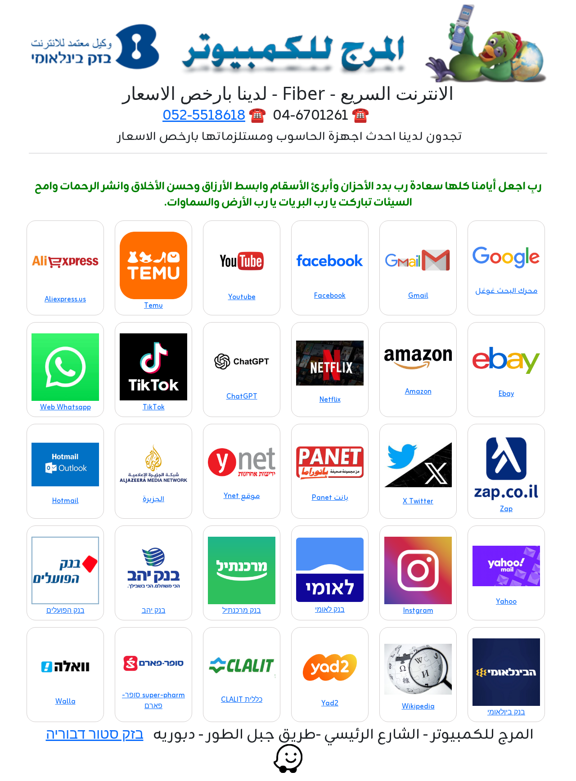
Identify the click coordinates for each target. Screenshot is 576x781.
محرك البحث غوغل (506, 291)
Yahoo (506, 602)
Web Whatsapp (65, 407)
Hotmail (65, 501)
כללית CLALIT (241, 700)
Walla (65, 702)
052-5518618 (203, 116)
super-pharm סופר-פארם (153, 701)
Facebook (330, 296)
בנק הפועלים (65, 611)
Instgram (418, 611)
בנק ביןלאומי (506, 712)
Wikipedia (418, 707)
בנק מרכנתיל (241, 611)
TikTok (154, 407)
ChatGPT (241, 397)
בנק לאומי (330, 610)
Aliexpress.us (65, 299)
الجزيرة (153, 499)
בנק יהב (154, 611)
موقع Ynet (242, 496)
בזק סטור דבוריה (95, 735)
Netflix (330, 400)
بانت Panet (330, 498)
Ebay (506, 394)
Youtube (242, 297)
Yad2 (329, 703)
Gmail (418, 296)
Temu (153, 306)
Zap (506, 509)
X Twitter (418, 501)
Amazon (418, 392)
